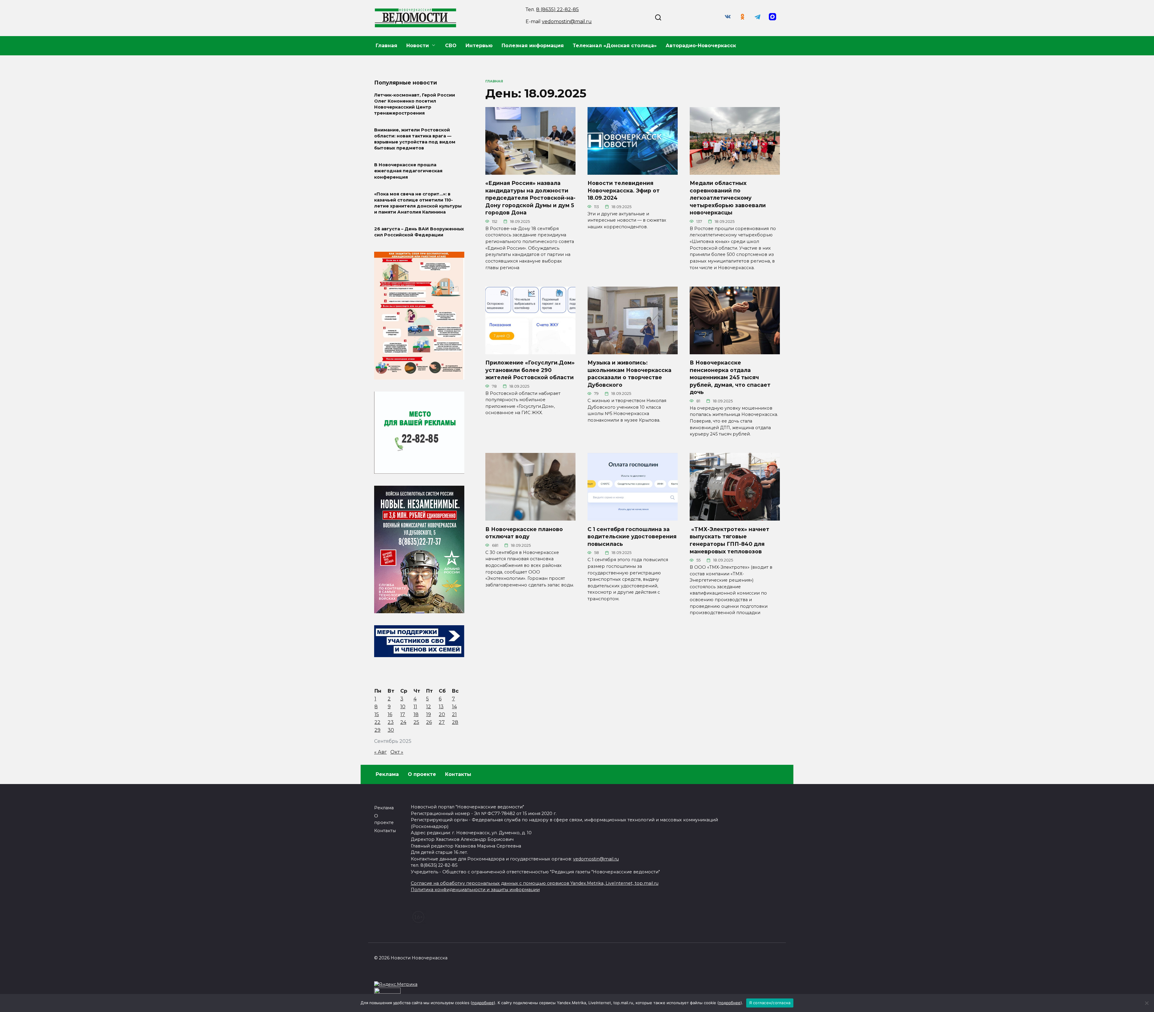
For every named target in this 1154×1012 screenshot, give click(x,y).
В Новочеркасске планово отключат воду (524, 533)
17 (402, 714)
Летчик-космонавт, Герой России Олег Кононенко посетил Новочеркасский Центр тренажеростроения (414, 104)
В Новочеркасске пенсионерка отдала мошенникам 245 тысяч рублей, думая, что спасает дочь (730, 377)
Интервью (479, 45)
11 (415, 706)
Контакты (458, 774)
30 (391, 730)
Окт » (396, 752)
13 (441, 706)
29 (377, 730)
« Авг (380, 752)
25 (416, 722)
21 (454, 714)
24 (403, 722)
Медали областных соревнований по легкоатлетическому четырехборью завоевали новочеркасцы (728, 198)
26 (429, 722)
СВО (450, 45)
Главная (386, 45)
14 (454, 706)
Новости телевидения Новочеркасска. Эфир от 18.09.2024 (624, 190)
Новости (417, 45)
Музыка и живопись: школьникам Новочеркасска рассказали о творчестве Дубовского (629, 373)
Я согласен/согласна (770, 1002)
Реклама (387, 774)
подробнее (483, 1002)
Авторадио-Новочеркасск (701, 45)
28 (455, 722)
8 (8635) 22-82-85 (557, 9)
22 (377, 722)
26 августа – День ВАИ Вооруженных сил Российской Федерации (419, 232)
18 (416, 714)
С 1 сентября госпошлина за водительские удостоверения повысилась (632, 536)
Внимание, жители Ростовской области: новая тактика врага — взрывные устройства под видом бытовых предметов (414, 139)
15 (376, 714)
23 (391, 722)
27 (442, 722)
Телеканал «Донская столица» (615, 45)
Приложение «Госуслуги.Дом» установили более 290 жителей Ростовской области (530, 369)
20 (442, 714)
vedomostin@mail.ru (567, 21)
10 (402, 706)
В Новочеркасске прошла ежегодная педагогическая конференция (408, 171)
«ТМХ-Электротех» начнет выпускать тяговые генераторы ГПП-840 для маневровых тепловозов (729, 540)
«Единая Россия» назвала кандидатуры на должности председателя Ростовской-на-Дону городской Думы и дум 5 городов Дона (530, 198)
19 (428, 714)
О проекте (422, 774)
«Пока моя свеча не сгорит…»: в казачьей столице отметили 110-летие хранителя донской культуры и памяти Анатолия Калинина (418, 203)
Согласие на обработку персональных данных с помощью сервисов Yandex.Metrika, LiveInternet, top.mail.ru (534, 883)
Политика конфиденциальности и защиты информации (475, 889)
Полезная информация (533, 45)
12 (428, 706)
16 (390, 714)
